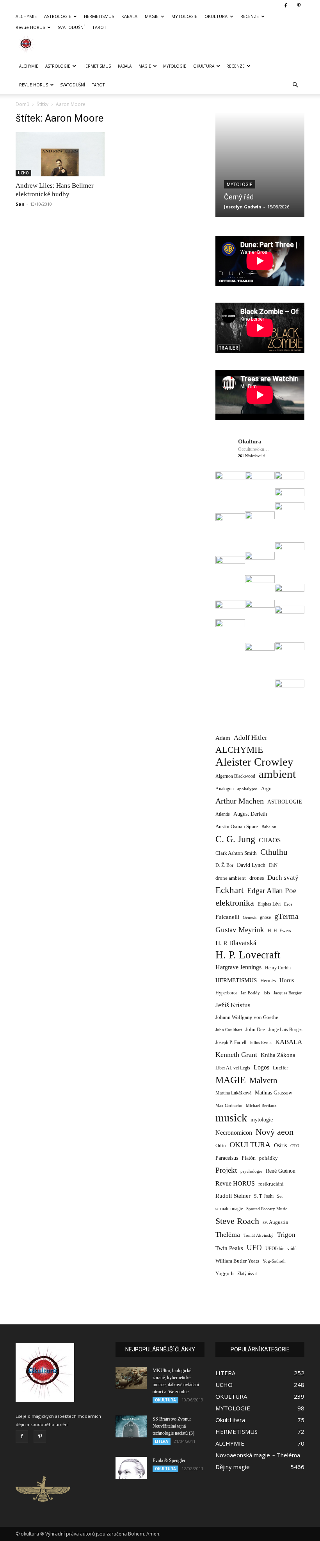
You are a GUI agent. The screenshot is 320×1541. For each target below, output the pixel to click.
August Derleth (250, 814)
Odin (220, 1145)
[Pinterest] (298, 5)
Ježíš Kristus (233, 1005)
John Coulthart (228, 1030)
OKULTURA (216, 16)
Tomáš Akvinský (259, 1235)
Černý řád (239, 197)
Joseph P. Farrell (230, 1042)
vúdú (292, 1248)
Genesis (249, 917)
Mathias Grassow (273, 1092)
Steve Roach (237, 1221)
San (20, 204)
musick (231, 1118)
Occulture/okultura (253, 449)
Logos (261, 1067)
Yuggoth (224, 1273)
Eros (288, 904)
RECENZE (249, 16)
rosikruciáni (271, 1184)
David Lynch (251, 865)
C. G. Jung (235, 839)
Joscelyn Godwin (242, 207)
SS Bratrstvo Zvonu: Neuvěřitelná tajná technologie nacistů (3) (173, 1426)
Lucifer (280, 1068)
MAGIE (151, 16)
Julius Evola (261, 1042)
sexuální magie (229, 1208)
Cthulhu (274, 852)
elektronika (234, 903)
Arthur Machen (239, 801)
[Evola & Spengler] (131, 1468)
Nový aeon (274, 1132)
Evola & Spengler (169, 1460)
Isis (266, 993)
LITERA (161, 1441)
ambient (277, 774)
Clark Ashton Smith (236, 853)
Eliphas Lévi (269, 904)
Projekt (226, 1170)
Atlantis (222, 814)
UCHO (23, 173)
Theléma (227, 1234)
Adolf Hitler (250, 737)
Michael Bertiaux (261, 1105)
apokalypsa (247, 789)
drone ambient (230, 878)
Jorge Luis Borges (285, 1029)
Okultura (249, 441)
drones (256, 878)
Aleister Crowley (254, 762)
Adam (222, 737)
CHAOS (270, 840)
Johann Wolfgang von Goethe (246, 1017)
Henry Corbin (278, 968)
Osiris (280, 1145)
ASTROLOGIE (57, 16)
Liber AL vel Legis (232, 1068)
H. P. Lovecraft (248, 955)
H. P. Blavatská (235, 943)
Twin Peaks (229, 1248)
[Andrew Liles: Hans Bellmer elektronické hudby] (60, 154)
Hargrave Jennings (238, 967)
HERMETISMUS (99, 16)
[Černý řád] (259, 164)
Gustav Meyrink (239, 930)
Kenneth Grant (236, 1054)
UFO (254, 1247)
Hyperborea (226, 993)
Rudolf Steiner (233, 1196)
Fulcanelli (227, 917)
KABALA (129, 16)
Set (280, 1196)
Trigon (286, 1234)
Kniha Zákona (278, 1055)
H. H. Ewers (279, 930)
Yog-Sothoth (274, 1261)
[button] (295, 85)
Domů (22, 104)
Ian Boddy (250, 992)
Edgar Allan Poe (271, 890)
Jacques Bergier (288, 993)
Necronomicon (233, 1132)
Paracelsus (226, 1158)
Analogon (224, 788)
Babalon (268, 827)
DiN (273, 865)
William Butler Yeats (237, 1261)
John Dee (255, 1029)
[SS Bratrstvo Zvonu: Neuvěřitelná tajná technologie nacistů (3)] (131, 1426)
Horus (286, 980)
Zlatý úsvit (247, 1273)
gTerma (286, 916)
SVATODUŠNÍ (71, 27)
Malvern (263, 1080)
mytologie (262, 1119)
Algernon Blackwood (235, 776)
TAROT (99, 27)
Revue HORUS (30, 27)
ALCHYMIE (26, 16)
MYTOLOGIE (184, 16)
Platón (249, 1158)
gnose (265, 917)
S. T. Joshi (264, 1196)
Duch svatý (283, 877)
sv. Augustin (275, 1222)
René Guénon (280, 1171)
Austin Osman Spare (236, 826)
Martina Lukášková (233, 1093)
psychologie (251, 1171)
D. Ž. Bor (224, 865)
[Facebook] (286, 5)
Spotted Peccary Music (266, 1208)
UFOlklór (274, 1248)
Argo (266, 788)
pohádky (268, 1158)
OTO (294, 1145)
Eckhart (229, 890)
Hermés (268, 980)
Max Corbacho (228, 1105)
